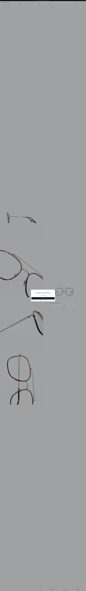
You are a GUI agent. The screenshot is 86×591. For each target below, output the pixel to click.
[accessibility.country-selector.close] (54, 290)
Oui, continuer (43, 298)
